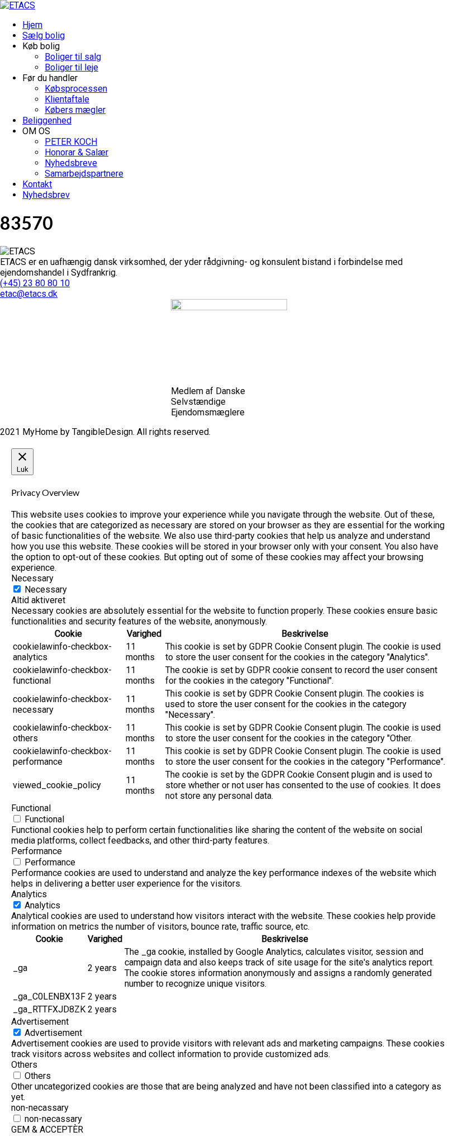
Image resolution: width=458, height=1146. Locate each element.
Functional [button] (31, 808)
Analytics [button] (29, 894)
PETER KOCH (71, 141)
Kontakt (37, 184)
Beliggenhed (46, 120)
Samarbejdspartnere (84, 173)
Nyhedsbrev (46, 195)
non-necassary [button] (40, 1107)
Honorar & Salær (76, 152)
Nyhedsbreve (71, 163)
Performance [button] (36, 851)
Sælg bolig (43, 35)
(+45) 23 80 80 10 (35, 283)
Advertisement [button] (40, 1021)
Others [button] (24, 1064)
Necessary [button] (32, 578)
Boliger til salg (73, 56)
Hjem (32, 25)
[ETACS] (17, 5)
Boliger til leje (71, 67)
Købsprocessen (76, 88)
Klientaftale (67, 99)
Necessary (46, 589)
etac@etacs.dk (29, 293)
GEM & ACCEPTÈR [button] (47, 1129)
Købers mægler (75, 110)
